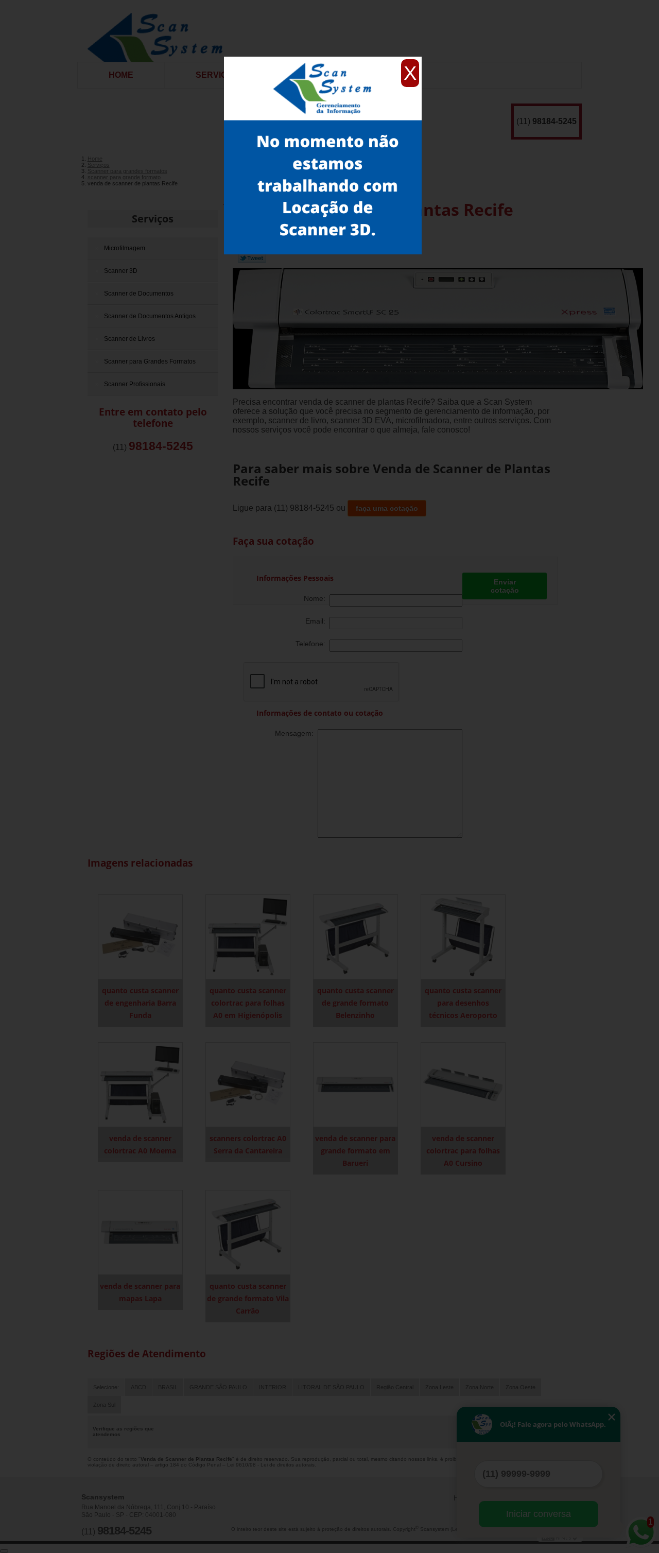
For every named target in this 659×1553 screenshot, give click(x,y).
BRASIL (168, 1387)
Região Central (394, 1387)
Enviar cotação (505, 586)
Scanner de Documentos (139, 293)
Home (121, 75)
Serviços (217, 75)
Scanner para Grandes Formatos (150, 361)
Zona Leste (439, 1387)
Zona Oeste (520, 1387)
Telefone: (313, 644)
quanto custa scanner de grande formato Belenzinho (355, 1003)
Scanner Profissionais (134, 384)
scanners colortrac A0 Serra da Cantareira (248, 1144)
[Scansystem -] (159, 31)
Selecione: (106, 1387)
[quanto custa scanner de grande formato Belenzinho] (355, 936)
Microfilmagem (124, 248)
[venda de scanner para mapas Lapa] (140, 1232)
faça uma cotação (387, 508)
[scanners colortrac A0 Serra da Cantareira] (247, 1084)
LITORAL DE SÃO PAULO (331, 1387)
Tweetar (252, 258)
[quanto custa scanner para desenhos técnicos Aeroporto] (463, 936)
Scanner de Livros (129, 338)
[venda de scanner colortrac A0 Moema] (140, 1084)
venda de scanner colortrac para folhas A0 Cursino (463, 1150)
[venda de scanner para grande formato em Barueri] (355, 1084)
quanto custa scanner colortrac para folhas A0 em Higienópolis (248, 1003)
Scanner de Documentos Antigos (150, 316)
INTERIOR (272, 1387)
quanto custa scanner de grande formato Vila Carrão (248, 1298)
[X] (323, 59)
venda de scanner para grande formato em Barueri (355, 1150)
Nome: (317, 598)
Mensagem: (296, 733)
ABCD (138, 1387)
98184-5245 (554, 121)
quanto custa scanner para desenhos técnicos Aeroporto (463, 1003)
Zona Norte (479, 1387)
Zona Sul (104, 1405)
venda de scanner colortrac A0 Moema (140, 1144)
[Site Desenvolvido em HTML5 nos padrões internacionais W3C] (560, 1537)
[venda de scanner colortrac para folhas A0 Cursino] (463, 1084)
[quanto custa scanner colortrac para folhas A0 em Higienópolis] (247, 936)
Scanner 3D (120, 270)
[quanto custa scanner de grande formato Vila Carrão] (247, 1232)
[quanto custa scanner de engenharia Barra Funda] (140, 936)
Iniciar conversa (538, 1514)
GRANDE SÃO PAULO (218, 1387)
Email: (317, 621)
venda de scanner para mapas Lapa (140, 1292)
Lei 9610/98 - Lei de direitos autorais (271, 1465)
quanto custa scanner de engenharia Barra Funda (140, 1003)
